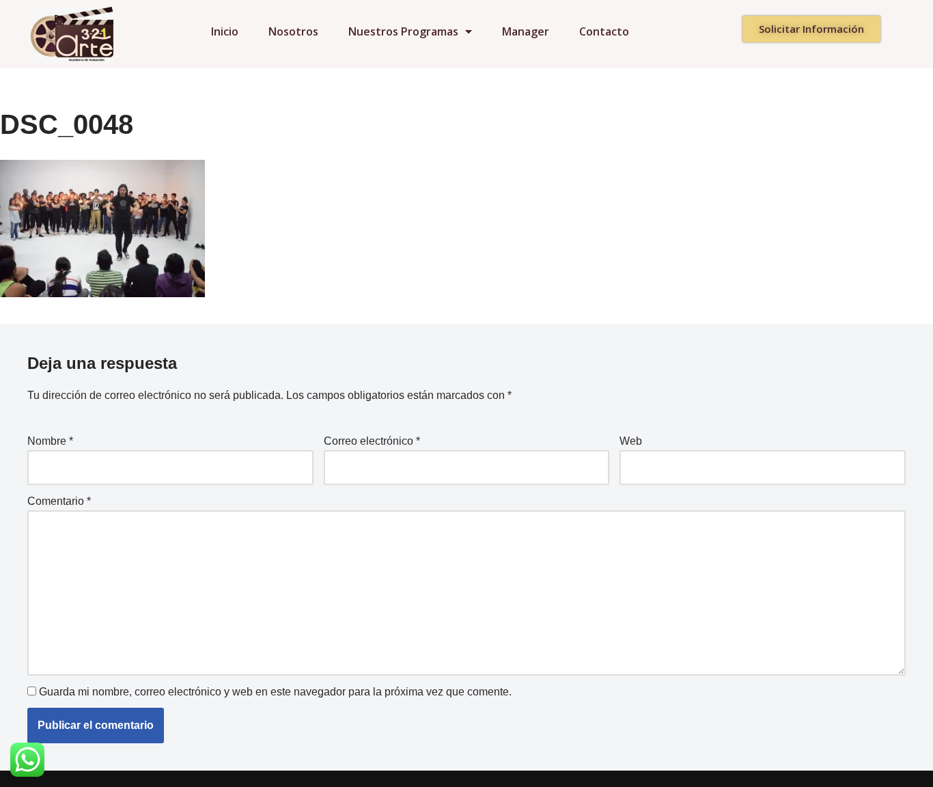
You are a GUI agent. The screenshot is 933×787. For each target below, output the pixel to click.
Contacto (604, 31)
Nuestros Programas (403, 31)
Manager (525, 31)
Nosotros (293, 31)
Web (630, 441)
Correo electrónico (372, 441)
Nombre (50, 441)
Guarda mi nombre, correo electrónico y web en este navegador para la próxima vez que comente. (275, 692)
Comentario (59, 501)
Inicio (224, 31)
